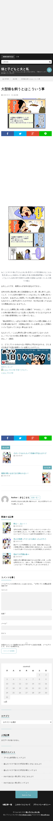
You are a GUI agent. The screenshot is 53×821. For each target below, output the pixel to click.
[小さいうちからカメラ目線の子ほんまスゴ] (6, 457)
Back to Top (26, 795)
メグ (20, 758)
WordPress (45, 815)
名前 (3, 613)
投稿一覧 (34, 498)
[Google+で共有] (32, 133)
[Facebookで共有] (7, 133)
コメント (4, 590)
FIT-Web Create (25, 815)
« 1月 (5, 701)
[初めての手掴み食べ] (6, 558)
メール (4, 623)
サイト (3, 633)
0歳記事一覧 (7, 804)
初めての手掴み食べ (21, 554)
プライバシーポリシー (42, 804)
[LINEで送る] (45, 133)
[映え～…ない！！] (6, 527)
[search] (50, 62)
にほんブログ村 (7, 373)
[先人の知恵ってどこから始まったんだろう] (6, 543)
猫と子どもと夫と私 (15, 68)
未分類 (16, 95)
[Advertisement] (26, 26)
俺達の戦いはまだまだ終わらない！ (15, 473)
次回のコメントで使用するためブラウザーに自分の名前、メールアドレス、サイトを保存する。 (26, 645)
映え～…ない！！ (20, 524)
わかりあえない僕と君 (12, 776)
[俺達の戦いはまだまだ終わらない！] (46, 477)
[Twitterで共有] (20, 133)
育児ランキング (6, 367)
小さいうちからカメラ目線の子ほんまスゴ (30, 453)
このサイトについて (22, 804)
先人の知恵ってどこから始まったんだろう (30, 539)
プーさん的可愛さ (10, 758)
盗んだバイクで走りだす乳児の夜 (16, 764)
